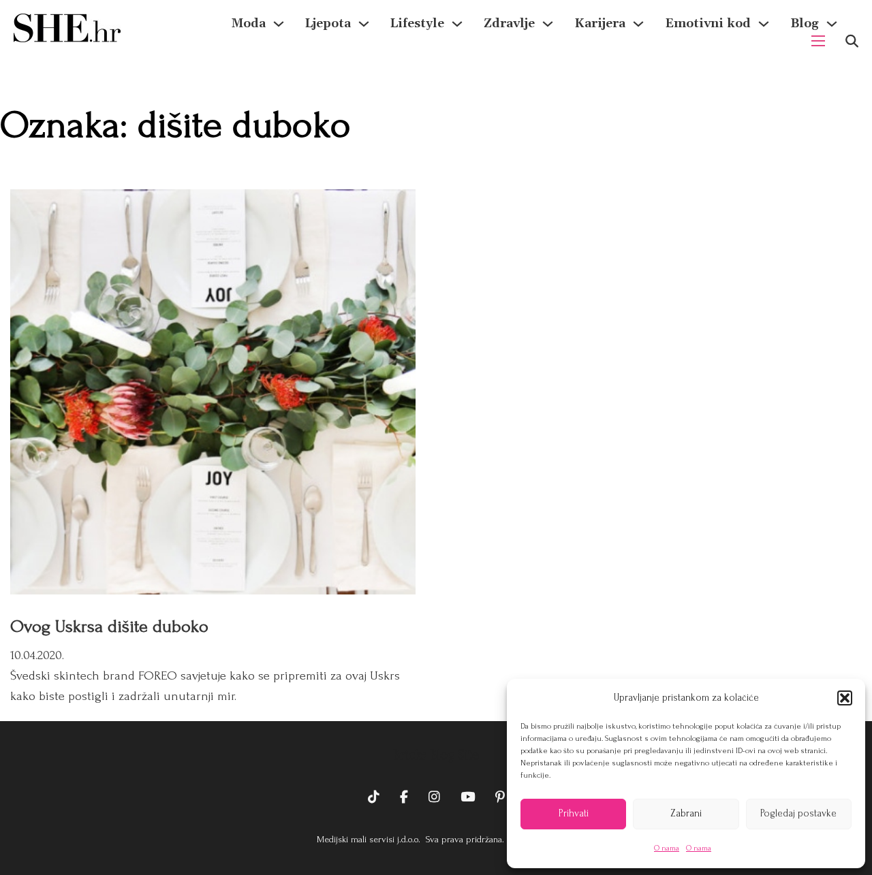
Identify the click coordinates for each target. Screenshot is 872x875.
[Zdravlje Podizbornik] (548, 24)
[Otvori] (851, 41)
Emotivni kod (708, 23)
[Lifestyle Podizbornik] (457, 24)
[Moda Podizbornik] (278, 24)
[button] (845, 698)
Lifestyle (417, 23)
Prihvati (574, 813)
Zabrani (686, 813)
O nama (666, 848)
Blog (804, 23)
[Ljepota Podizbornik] (364, 24)
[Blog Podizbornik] (832, 24)
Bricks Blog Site (436, 755)
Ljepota (328, 23)
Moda (249, 23)
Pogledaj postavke (798, 813)
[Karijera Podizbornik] (638, 24)
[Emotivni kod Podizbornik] (764, 24)
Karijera (599, 23)
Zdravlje (509, 23)
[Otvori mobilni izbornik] (818, 40)
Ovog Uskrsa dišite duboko (109, 626)
